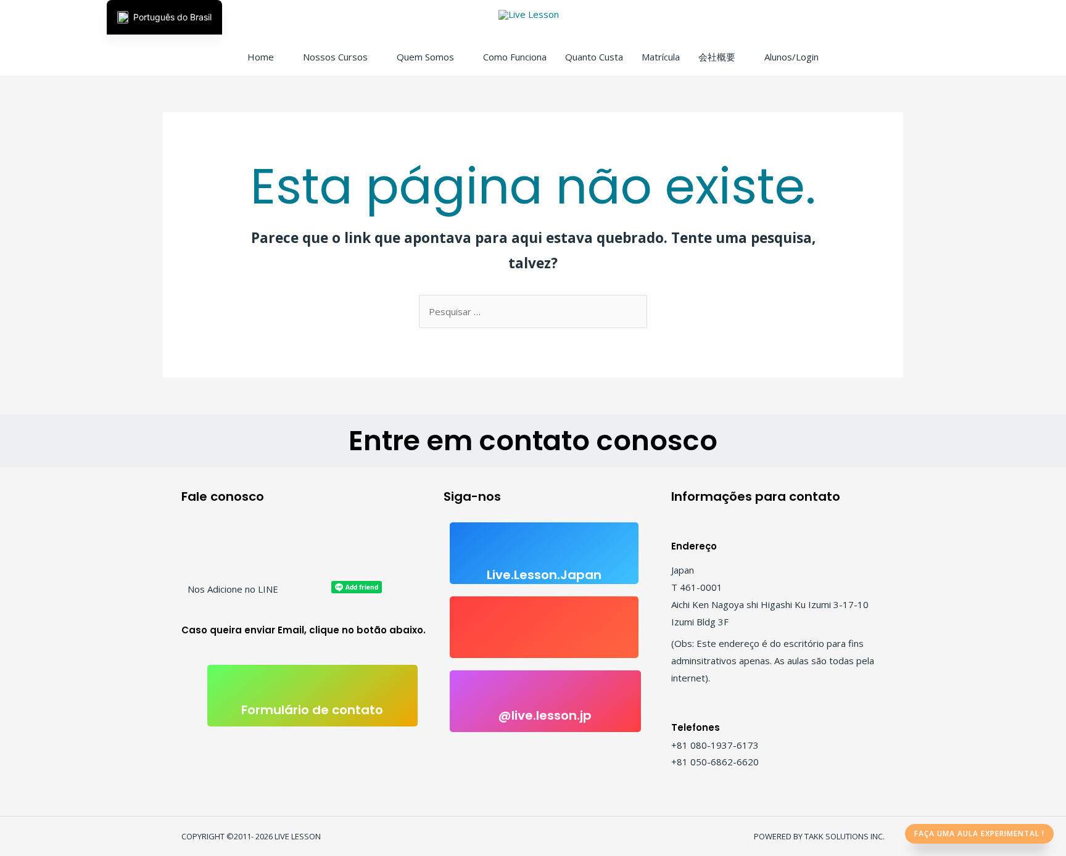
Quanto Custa (594, 57)
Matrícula (661, 57)
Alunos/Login (791, 57)
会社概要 (716, 57)
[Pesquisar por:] (533, 311)
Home (260, 57)
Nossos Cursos (335, 57)
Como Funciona (515, 57)
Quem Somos (425, 57)
